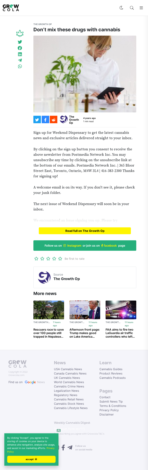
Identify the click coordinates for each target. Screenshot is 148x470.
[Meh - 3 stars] (48, 258)
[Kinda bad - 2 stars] (42, 258)
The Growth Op (42, 24)
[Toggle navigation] (141, 8)
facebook (110, 245)
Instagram (74, 245)
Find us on (26, 382)
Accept (30, 459)
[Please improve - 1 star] (36, 258)
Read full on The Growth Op (85, 231)
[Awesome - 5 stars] (60, 258)
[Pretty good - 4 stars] (54, 258)
